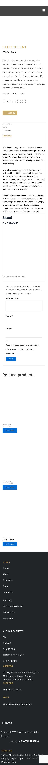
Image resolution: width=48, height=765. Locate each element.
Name (9, 316)
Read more (10, 430)
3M (4, 637)
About (6, 574)
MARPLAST (9, 612)
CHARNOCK (9, 649)
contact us (8, 592)
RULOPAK (8, 618)
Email (9, 329)
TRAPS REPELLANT (13, 655)
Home (6, 568)
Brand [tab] (5, 127)
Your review (13, 298)
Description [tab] (7, 124)
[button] (44, 10)
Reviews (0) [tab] (7, 130)
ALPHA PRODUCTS (13, 631)
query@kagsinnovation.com (17, 704)
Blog (5, 586)
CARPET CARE (9, 52)
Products (8, 580)
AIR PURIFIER (10, 661)
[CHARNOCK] (24, 249)
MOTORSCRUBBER (13, 606)
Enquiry (11, 113)
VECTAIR (7, 600)
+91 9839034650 (12, 689)
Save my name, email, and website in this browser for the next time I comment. (22, 349)
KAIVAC (7, 643)
